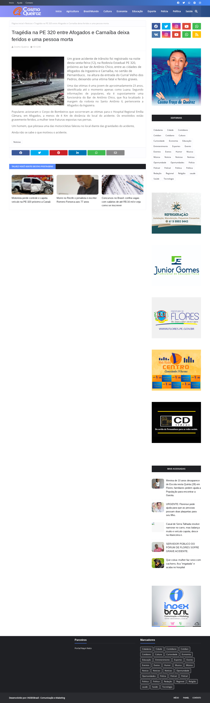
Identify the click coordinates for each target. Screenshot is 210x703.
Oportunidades (177, 162)
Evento (188, 146)
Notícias (191, 157)
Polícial (167, 168)
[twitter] (184, 3)
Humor (179, 151)
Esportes (176, 146)
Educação (186, 140)
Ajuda (19, 2)
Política (189, 168)
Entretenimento (161, 146)
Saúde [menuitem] (189, 11)
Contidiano (183, 130)
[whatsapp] (189, 3)
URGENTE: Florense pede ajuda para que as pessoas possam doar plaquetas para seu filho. (181, 510)
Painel (186, 697)
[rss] (196, 34)
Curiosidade (159, 140)
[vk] (156, 34)
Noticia (168, 157)
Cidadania (158, 130)
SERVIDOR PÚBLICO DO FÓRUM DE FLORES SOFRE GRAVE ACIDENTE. (182, 547)
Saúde (156, 178)
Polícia (192, 162)
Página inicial (18, 23)
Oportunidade (160, 162)
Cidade (170, 130)
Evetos (168, 151)
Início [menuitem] (59, 11)
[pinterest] (195, 3)
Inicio (11, 2)
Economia (173, 140)
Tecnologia (169, 178)
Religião (181, 173)
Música (157, 157)
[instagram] (199, 3)
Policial (157, 168)
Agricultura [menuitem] (72, 11)
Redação (157, 173)
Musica (190, 151)
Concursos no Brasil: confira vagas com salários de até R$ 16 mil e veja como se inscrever (121, 202)
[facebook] (178, 3)
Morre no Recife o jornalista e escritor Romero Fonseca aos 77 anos (77, 200)
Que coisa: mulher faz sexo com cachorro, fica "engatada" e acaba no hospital (183, 563)
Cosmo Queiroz (21, 46)
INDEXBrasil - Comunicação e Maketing (46, 697)
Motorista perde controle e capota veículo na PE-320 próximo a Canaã (31, 200)
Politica (178, 168)
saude (192, 173)
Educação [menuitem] (137, 11)
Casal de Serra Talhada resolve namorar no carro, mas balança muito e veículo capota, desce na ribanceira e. (183, 529)
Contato (29, 2)
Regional (170, 173)
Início (176, 697)
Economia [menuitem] (122, 11)
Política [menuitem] (177, 11)
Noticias (29, 23)
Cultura (182, 135)
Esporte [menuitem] (152, 11)
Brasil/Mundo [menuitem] (91, 11)
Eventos (157, 151)
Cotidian (157, 135)
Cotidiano (170, 135)
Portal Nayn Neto (83, 648)
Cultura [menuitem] (108, 11)
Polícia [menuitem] (164, 11)
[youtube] (186, 26)
